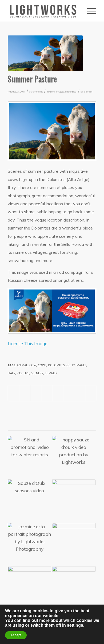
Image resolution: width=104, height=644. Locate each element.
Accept (15, 635)
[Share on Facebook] (13, 393)
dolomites (56, 365)
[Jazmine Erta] (29, 544)
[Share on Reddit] (79, 393)
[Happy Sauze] (73, 458)
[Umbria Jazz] (73, 501)
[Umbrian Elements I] (29, 588)
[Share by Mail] (90, 393)
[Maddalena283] (45, 53)
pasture (23, 373)
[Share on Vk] (68, 393)
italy (11, 373)
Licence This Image (27, 343)
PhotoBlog (70, 91)
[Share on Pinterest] (35, 393)
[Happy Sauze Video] (73, 588)
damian (88, 91)
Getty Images (56, 91)
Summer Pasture (32, 79)
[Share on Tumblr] (57, 393)
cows (42, 365)
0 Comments (36, 91)
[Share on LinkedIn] (46, 393)
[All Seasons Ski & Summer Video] (29, 501)
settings (75, 625)
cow (32, 365)
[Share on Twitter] (24, 393)
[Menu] (89, 11)
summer (51, 373)
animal (22, 365)
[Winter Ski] (29, 458)
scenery (37, 373)
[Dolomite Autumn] (73, 544)
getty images (76, 365)
